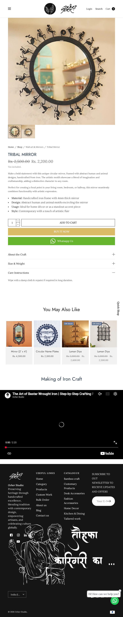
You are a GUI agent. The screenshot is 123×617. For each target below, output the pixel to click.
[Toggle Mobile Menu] (11, 8)
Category (41, 484)
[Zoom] (61, 71)
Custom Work (44, 494)
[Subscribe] (111, 501)
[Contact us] (115, 600)
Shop (19, 147)
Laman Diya (75, 351)
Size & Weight (16, 263)
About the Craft (17, 254)
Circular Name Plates (47, 351)
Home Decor (71, 508)
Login (89, 8)
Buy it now (61, 231)
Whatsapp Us (65, 241)
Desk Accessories (74, 493)
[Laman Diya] (75, 333)
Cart (108, 8)
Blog (38, 510)
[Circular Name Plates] (47, 333)
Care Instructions (18, 272)
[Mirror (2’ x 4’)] (19, 333)
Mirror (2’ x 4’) (19, 351)
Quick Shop (118, 308)
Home (11, 147)
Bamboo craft (72, 478)
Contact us (42, 515)
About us (41, 505)
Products (41, 489)
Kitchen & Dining (74, 513)
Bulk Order (42, 499)
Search (98, 8)
